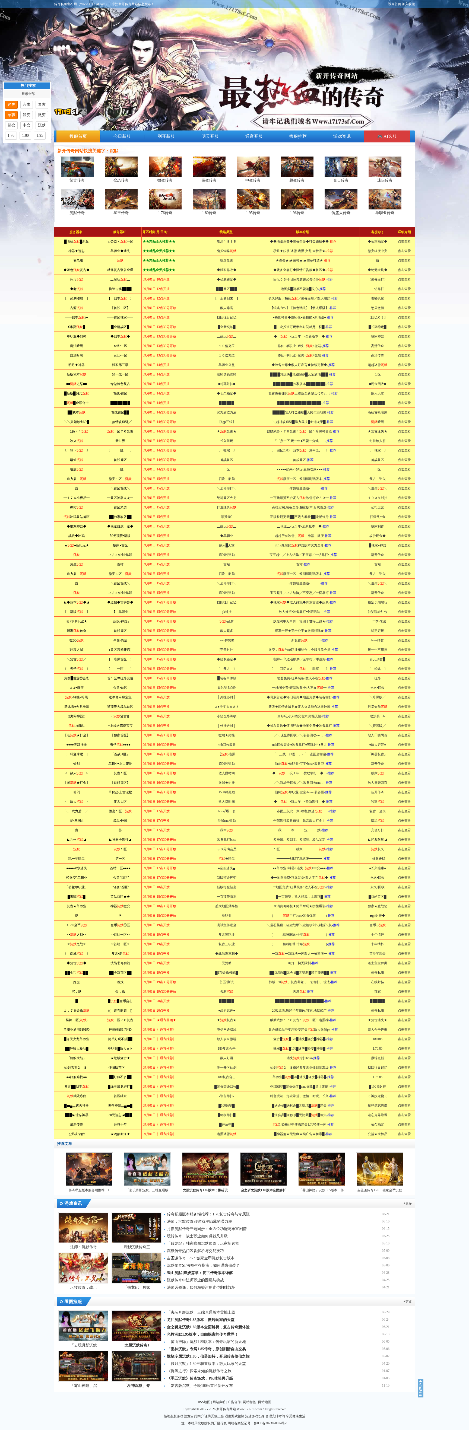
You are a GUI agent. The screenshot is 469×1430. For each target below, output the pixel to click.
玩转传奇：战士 (83, 1287)
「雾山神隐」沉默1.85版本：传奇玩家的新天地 (206, 1342)
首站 (120, 564)
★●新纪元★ (76, 545)
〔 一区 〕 (120, 450)
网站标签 (249, 1402)
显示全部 (28, 94)
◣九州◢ (76, 840)
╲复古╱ (76, 659)
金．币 (120, 991)
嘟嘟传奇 (76, 631)
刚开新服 (166, 136)
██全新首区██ (120, 972)
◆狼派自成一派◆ (120, 526)
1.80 (25, 135)
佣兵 (76, 279)
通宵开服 (254, 136)
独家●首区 (120, 545)
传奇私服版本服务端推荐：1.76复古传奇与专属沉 (208, 1214)
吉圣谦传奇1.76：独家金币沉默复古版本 (200, 1258)
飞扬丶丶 (76, 431)
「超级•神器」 (120, 621)
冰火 (76, 441)
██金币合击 (76, 403)
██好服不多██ (120, 1077)
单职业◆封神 (76, 336)
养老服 (76, 260)
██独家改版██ (120, 517)
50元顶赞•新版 (120, 536)
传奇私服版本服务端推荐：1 (89, 1190)
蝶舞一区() (76, 1020)
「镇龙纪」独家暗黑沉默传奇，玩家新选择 (203, 1243)
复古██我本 (76, 1086)
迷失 (11, 105)
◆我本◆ (120, 336)
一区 (120, 469)
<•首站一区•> (120, 935)
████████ (120, 403)
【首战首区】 (120, 783)
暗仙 (76, 460)
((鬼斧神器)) (76, 716)
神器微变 (120, 906)
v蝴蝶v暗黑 (76, 697)
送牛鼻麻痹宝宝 (120, 697)
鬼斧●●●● (120, 745)
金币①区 (120, 925)
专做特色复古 (120, 384)
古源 (76, 308)
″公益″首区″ (120, 878)
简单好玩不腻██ (120, 1039)
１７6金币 (76, 925)
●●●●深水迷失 (76, 868)
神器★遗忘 (76, 251)
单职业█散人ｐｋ (120, 1048)
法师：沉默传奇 (83, 1247)
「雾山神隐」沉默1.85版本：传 (321, 1190)
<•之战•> (76, 935)
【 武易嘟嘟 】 (77, 298)
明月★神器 (76, 365)
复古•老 (120, 954)
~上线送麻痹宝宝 (120, 726)
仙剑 (76, 764)
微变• (76, 640)
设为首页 (394, 4)
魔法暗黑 (76, 346)
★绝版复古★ (120, 1058)
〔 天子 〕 (77, 669)
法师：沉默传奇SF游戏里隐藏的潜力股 (199, 1221)
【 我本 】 (120, 298)
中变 (26, 125)
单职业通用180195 (77, 1029)
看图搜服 (73, 1301)
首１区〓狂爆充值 (120, 678)
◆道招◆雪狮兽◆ (120, 602)
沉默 (42, 125)
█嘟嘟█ (76, 897)
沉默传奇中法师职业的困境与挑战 (195, 1280)
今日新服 (122, 136)
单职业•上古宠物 (120, 764)
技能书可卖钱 (120, 963)
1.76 (11, 135)
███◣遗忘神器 (76, 1115)
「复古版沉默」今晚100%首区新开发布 (200, 1386)
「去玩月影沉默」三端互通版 (147, 1190)
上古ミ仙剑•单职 (120, 555)
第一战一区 (120, 374)
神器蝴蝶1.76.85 (120, 1029)
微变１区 (120, 479)
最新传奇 (76, 1124)
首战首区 (120, 460)
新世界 (120, 441)
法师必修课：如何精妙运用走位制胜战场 (201, 1287)
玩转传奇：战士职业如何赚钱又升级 (197, 1236)
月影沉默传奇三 (136, 1247)
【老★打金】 (77, 735)
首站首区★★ (120, 897)
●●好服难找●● (76, 1077)
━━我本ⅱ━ (76, 317)
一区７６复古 (120, 431)
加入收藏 (408, 4)
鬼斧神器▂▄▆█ (120, 1105)
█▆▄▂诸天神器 (76, 1105)
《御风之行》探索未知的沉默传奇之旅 (199, 1371)
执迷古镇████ (120, 289)
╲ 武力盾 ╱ (76, 811)
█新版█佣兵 (76, 393)
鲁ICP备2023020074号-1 (271, 1423)
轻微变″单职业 (76, 878)
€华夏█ (76, 327)
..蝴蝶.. (76, 726)
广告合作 (234, 1402)
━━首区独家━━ (120, 317)
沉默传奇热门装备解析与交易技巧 (195, 1251)
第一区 (120, 859)
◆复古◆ (76, 963)
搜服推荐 (298, 136)
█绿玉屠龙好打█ (120, 1086)
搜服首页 (78, 136)
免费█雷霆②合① (76, 678)
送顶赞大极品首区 (120, 707)
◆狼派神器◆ (76, 526)
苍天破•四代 (76, 1134)
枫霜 (76, 507)
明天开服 (210, 136)
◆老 (76, 289)
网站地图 (264, 1402)
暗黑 (76, 469)
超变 (11, 125)
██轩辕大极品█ (76, 1048)
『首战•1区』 (120, 754)
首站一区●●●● (120, 868)
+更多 (408, 1203)
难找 (120, 982)
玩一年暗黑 (76, 859)
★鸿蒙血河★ (120, 1134)
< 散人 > (76, 773)
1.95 (39, 135)
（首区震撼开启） (120, 650)
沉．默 (76, 991)
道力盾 (76, 479)
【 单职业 (120, 612)
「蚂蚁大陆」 (76, 1058)
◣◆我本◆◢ (77, 602)
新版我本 (76, 374)
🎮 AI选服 (387, 136)
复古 (42, 105)
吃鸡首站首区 (77, 517)
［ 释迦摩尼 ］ (77, 754)
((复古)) (120, 716)
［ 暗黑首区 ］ (120, 659)
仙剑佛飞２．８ (76, 1067)
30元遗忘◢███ (120, 1115)
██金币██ (76, 972)
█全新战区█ (120, 327)
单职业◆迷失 (120, 251)
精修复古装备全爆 (120, 270)
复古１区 (120, 773)
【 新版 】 (77, 612)
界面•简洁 (120, 640)
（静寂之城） (76, 650)
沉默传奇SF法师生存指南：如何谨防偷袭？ (203, 1265)
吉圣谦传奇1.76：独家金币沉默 (379, 1190)
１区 (120, 849)
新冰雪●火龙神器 (76, 707)
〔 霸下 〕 (77, 450)
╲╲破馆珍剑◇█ (76, 422)
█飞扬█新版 (76, 241)
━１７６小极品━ (77, 498)
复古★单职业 (76, 906)
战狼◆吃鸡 (76, 536)
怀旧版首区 (120, 1067)
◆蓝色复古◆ (77, 270)
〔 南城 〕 (77, 954)
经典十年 (120, 1124)
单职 (11, 115)
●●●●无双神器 (76, 745)
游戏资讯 (342, 136)
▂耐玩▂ (120, 279)
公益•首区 (120, 688)
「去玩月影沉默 (83, 1345)
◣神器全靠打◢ (120, 840)
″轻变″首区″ (120, 887)
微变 (42, 115)
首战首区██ (120, 412)
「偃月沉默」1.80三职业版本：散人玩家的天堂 (206, 1364)
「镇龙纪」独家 (136, 1287)
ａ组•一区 (120, 346)
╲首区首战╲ (120, 488)
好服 (76, 982)
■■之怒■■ (76, 384)
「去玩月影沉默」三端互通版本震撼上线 (201, 1312)
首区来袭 (120, 507)
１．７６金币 (77, 1010)
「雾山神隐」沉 (83, 1386)
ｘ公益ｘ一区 (120, 241)
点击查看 (404, 241)
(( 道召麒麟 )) (120, 1010)
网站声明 (219, 1402)
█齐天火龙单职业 (76, 1039)
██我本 (76, 412)
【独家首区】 (120, 735)
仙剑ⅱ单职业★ (76, 621)
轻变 (26, 115)
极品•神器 (120, 821)
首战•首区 (120, 393)
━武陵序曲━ (77, 1096)
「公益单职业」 (76, 887)
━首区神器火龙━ (120, 498)
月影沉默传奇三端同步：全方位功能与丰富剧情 (207, 1229)
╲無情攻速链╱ (120, 422)
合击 (26, 105)
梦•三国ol (76, 821)
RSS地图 (204, 1402)
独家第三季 (120, 365)
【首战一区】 (120, 308)
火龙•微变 (76, 688)
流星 (76, 564)
